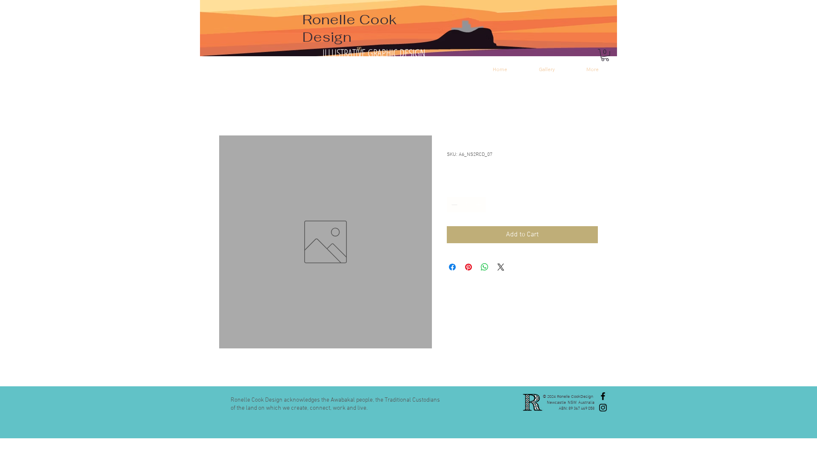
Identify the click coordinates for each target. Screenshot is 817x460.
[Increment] (479, 204)
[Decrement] (453, 204)
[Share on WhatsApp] (485, 267)
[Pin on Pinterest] (468, 267)
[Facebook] (603, 396)
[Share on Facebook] (452, 267)
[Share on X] (501, 267)
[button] (605, 55)
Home (227, 105)
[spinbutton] (466, 204)
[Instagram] (603, 407)
